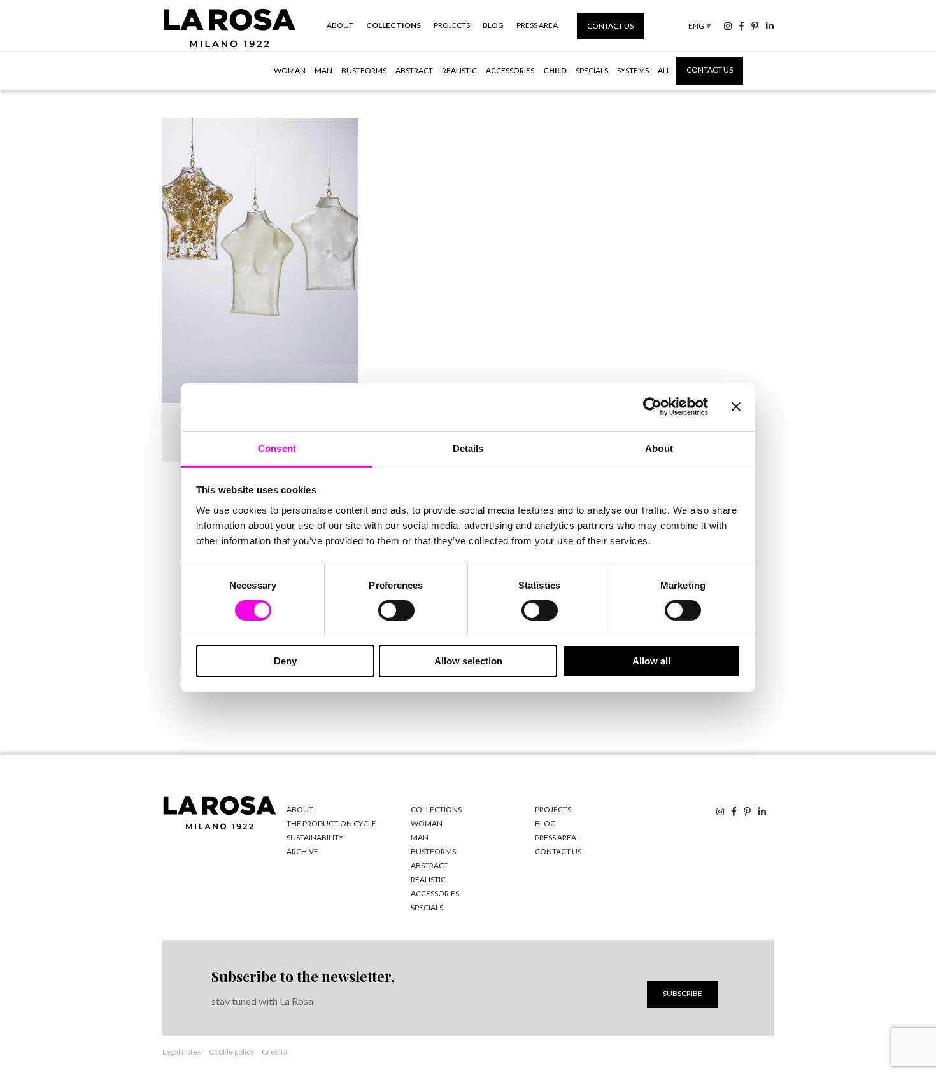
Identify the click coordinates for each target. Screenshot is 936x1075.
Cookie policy (231, 1052)
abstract (429, 865)
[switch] (396, 610)
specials (427, 907)
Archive (302, 851)
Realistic (459, 70)
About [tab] (659, 447)
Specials (592, 70)
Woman (290, 70)
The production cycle (331, 823)
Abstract (414, 70)
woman (427, 823)
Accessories (510, 70)
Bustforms (363, 70)
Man (323, 70)
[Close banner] (736, 406)
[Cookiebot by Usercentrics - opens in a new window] (652, 406)
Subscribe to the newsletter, (302, 976)
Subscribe (682, 993)
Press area (537, 25)
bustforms (433, 851)
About (340, 25)
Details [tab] (468, 447)
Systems (633, 70)
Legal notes (181, 1052)
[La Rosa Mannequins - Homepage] (229, 47)
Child (555, 70)
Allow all (651, 661)
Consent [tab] (277, 447)
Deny (285, 661)
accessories (435, 893)
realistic (428, 879)
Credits (274, 1052)
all (664, 70)
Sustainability (315, 837)
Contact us (610, 26)
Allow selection (468, 661)
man (420, 837)
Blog (493, 25)
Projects (452, 25)
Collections (393, 25)
